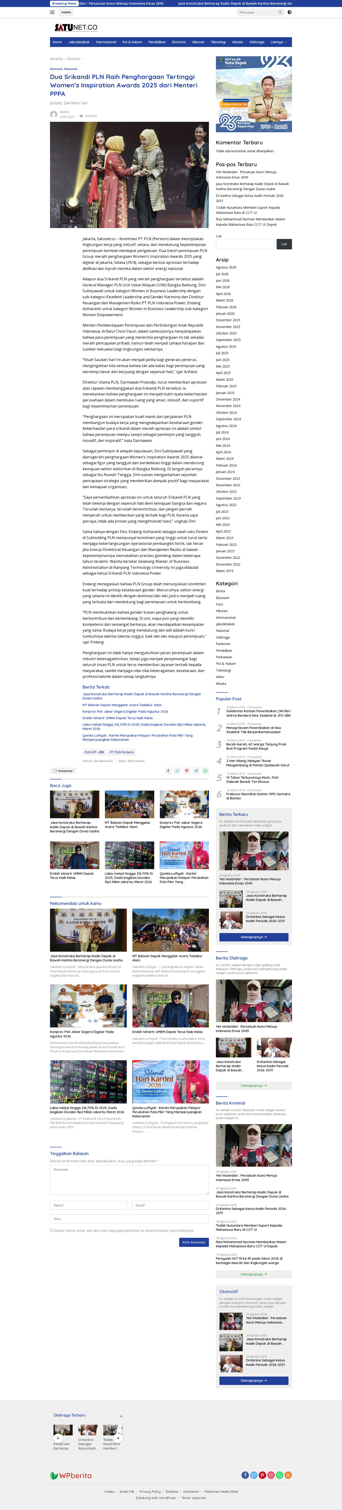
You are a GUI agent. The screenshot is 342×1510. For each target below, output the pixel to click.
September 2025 (228, 340)
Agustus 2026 (226, 267)
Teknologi (218, 42)
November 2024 (228, 406)
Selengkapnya (252, 937)
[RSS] (288, 1475)
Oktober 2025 (226, 333)
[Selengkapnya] (121, 1416)
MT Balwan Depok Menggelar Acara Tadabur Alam (122, 705)
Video (220, 677)
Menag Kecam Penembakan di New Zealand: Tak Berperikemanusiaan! (253, 730)
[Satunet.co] (75, 27)
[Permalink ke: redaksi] (53, 114)
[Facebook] (245, 1475)
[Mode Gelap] (289, 12)
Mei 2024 (223, 445)
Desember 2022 (228, 557)
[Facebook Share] (168, 770)
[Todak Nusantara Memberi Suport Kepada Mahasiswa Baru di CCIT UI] (88, 1430)
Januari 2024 (225, 472)
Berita (220, 591)
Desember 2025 (228, 320)
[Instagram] (271, 1475)
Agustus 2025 (226, 346)
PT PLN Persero (122, 752)
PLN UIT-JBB (94, 752)
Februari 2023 (226, 544)
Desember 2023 (228, 478)
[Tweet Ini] (177, 770)
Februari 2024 (226, 465)
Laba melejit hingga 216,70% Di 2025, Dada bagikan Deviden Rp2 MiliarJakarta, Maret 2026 (144, 726)
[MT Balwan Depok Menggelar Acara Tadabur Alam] (129, 804)
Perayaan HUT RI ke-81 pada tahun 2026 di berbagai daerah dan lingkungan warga (249, 1260)
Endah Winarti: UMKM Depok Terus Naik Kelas (118, 718)
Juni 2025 (223, 360)
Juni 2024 (223, 439)
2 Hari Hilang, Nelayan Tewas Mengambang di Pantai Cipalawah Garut (257, 763)
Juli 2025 (222, 353)
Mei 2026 (223, 287)
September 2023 (228, 498)
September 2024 (228, 419)
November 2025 (228, 327)
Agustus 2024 (226, 426)
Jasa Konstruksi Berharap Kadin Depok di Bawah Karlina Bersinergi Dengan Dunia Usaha (191, 3)
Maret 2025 (224, 379)
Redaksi (172, 1492)
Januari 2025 (225, 393)
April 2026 (223, 293)
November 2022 (228, 564)
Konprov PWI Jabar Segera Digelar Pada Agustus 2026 (125, 711)
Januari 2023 (225, 551)
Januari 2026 (225, 313)
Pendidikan (157, 42)
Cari (219, 236)
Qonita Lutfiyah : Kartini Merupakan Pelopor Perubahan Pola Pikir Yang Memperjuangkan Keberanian (138, 737)
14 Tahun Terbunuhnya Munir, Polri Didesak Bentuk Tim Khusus (252, 779)
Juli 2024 (222, 432)
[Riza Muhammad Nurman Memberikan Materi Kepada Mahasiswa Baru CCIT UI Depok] (113, 1430)
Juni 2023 (223, 518)
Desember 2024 (228, 399)
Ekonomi (179, 42)
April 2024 (223, 452)
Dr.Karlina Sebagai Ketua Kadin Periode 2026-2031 (265, 919)
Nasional (70, 69)
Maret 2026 (224, 300)
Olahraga (256, 42)
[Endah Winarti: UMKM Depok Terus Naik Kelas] (74, 855)
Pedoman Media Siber (221, 1492)
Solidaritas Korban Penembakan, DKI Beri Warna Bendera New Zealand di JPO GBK (258, 713)
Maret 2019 (224, 571)
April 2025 (223, 373)
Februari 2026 (226, 307)
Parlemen (223, 644)
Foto (219, 604)
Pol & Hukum (132, 42)
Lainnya (277, 42)
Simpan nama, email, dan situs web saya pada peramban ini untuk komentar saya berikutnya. (124, 1230)
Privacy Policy (150, 1492)
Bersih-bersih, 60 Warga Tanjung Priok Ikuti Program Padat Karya (256, 746)
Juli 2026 (222, 274)
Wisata (237, 42)
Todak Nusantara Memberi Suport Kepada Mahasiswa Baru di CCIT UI (249, 1227)
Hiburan (198, 42)
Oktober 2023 (226, 491)
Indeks (66, 12)
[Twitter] (254, 1475)
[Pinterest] (262, 1475)
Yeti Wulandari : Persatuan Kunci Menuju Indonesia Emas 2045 (250, 881)
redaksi (64, 112)
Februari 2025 (226, 386)
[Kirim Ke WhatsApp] (205, 770)
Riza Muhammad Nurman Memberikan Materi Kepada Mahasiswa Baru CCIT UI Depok (251, 1244)
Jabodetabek (79, 42)
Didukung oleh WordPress (156, 1498)
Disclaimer (191, 1492)
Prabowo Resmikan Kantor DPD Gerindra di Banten (258, 796)
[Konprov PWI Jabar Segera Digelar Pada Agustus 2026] (184, 804)
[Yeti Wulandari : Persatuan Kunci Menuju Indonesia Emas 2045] (253, 850)
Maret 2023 (224, 538)
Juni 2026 (223, 280)
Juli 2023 (222, 511)
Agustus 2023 (226, 505)
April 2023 (223, 531)
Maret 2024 (224, 458)
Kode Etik (127, 1492)
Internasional (106, 42)
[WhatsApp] (279, 1475)
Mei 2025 (223, 366)
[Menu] (53, 12)
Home (57, 42)
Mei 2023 (223, 524)
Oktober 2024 (226, 412)
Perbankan (224, 657)
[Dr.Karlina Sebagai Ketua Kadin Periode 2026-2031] (231, 920)
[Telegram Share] (196, 770)
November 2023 (228, 485)
